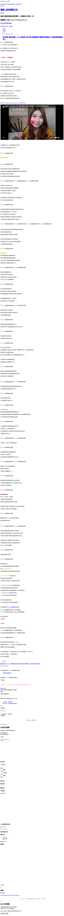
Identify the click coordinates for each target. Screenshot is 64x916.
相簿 (4, 28)
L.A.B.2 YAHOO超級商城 (18, 612)
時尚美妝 (11, 26)
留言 (11, 698)
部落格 (4, 30)
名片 (4, 31)
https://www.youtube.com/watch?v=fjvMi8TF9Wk (16, 102)
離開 (7, 913)
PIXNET (22, 898)
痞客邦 (8, 698)
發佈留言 (2, 715)
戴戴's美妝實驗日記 (9, 10)
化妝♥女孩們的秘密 (12, 703)
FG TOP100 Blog (6, 23)
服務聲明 (44, 898)
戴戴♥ (1, 691)
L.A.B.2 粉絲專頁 (17, 609)
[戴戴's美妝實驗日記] (1, 827)
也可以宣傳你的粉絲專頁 (4, 829)
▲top (1, 705)
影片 (13, 651)
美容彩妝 (10, 702)
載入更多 (2, 708)
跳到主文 (2, 13)
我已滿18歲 (3, 913)
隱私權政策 (39, 898)
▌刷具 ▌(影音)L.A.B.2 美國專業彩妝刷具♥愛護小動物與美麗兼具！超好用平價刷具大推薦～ (20, 663)
